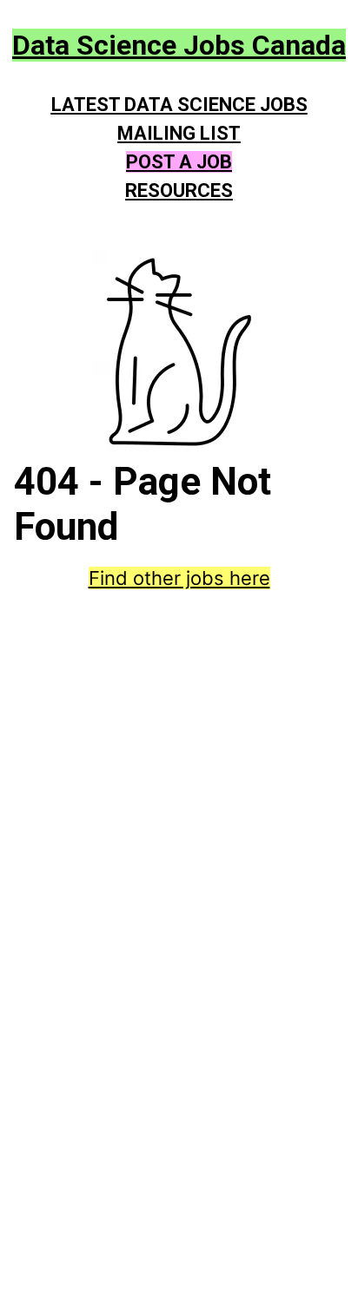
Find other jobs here (179, 578)
